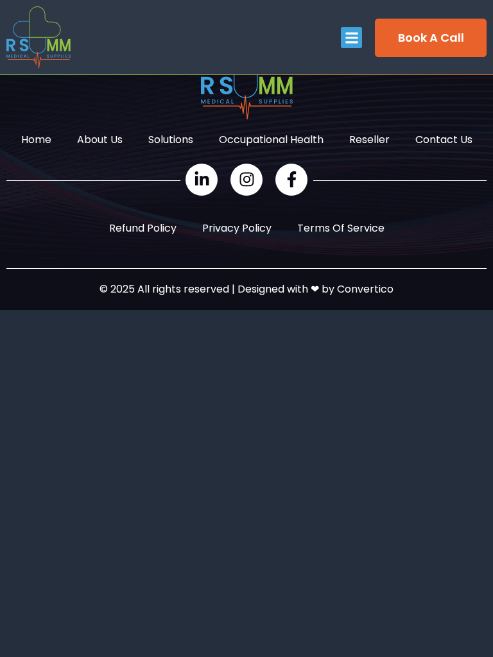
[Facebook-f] (291, 180)
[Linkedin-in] (202, 180)
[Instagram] (246, 180)
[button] (351, 37)
